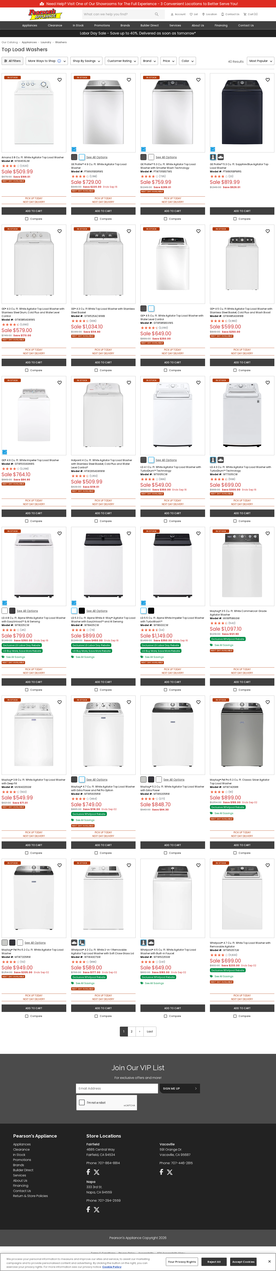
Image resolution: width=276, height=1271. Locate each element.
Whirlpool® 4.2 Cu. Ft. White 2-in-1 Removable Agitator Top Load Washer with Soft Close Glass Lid (102, 951)
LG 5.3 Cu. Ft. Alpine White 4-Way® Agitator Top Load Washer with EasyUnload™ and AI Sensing (103, 619)
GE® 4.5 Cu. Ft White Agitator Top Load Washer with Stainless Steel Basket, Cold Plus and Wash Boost (241, 310)
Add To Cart (33, 211)
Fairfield (92, 1144)
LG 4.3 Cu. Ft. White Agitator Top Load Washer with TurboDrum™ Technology (240, 468)
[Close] (269, 1261)
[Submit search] (156, 14)
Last (150, 1031)
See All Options (96, 157)
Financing (221, 25)
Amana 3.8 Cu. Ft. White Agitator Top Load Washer (33, 157)
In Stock (78, 25)
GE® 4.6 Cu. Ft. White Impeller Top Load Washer (30, 460)
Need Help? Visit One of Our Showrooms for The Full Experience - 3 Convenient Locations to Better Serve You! (141, 3)
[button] (172, 14)
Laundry (46, 42)
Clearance (55, 25)
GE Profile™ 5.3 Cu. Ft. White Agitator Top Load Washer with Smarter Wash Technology (168, 166)
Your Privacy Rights (182, 1262)
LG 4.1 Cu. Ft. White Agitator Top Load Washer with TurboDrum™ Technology (170, 468)
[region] (138, 1262)
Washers (61, 42)
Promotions (102, 25)
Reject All (214, 1262)
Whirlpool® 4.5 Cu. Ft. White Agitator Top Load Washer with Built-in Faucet (168, 951)
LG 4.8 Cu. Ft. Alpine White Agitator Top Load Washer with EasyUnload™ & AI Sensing (33, 619)
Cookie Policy (111, 1267)
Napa (90, 1181)
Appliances (29, 25)
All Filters (15, 61)
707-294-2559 (109, 1200)
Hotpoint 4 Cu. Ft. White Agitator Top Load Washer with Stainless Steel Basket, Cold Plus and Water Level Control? (101, 463)
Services (175, 25)
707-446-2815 (182, 1163)
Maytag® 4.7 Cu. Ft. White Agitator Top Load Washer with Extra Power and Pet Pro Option (103, 788)
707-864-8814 (109, 1163)
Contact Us (246, 25)
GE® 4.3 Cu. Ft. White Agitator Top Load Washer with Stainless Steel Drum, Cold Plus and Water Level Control (33, 312)
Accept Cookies (243, 1262)
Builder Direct (150, 25)
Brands (125, 25)
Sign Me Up (171, 1089)
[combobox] (47, 61)
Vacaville (167, 1144)
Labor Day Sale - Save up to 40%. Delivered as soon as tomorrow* (138, 33)
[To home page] (45, 14)
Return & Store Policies (30, 1196)
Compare (36, 219)
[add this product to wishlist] (59, 80)
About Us (198, 25)
